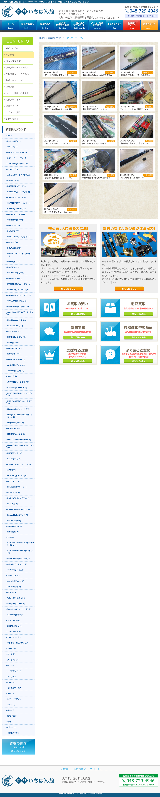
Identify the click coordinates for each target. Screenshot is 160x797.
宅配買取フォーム (14, 99)
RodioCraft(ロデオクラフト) (18, 509)
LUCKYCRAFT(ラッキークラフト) (19, 402)
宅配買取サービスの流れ (17, 74)
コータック (11, 648)
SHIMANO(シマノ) (14, 526)
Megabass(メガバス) (15, 423)
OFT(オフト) (12, 470)
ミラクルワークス (14, 688)
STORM (10, 537)
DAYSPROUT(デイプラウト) (18, 237)
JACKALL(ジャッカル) (16, 365)
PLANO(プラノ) (13, 492)
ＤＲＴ (9, 135)
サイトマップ (95, 769)
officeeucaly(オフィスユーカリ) (19, 464)
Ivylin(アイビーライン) (16, 359)
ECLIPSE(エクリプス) (15, 273)
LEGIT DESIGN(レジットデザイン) (19, 394)
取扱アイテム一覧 (14, 80)
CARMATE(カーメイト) (16, 197)
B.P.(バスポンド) (13, 180)
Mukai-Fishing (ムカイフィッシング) (20, 446)
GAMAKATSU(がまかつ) (17, 301)
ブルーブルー (12, 147)
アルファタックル (14, 637)
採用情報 (140, 16)
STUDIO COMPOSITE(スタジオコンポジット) (20, 544)
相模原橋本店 (147, 73)
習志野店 (149, 107)
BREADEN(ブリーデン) (16, 186)
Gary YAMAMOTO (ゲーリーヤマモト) (20, 313)
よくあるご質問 (13, 112)
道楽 (9, 722)
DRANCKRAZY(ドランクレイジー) (19, 255)
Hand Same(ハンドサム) (17, 320)
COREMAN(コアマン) (15, 220)
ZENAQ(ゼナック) (14, 626)
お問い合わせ (152, 16)
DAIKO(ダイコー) (14, 225)
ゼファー (10, 665)
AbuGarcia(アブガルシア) (17, 164)
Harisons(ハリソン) (15, 326)
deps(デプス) (12, 242)
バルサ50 (10, 682)
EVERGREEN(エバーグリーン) (19, 284)
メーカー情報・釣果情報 (17, 93)
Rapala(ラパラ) (13, 504)
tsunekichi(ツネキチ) (15, 581)
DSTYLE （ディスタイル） (17, 152)
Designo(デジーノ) (14, 141)
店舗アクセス (12, 106)
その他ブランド (13, 733)
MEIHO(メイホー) (14, 428)
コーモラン (11, 654)
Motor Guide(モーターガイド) (19, 440)
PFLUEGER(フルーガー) (17, 487)
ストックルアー (13, 660)
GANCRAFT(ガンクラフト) (18, 306)
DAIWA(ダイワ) (13, 231)
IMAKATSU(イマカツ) (15, 348)
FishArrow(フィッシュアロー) (19, 295)
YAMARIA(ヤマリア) (15, 615)
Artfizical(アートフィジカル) (18, 175)
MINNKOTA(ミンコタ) (16, 434)
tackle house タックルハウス (18, 558)
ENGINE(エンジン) (14, 278)
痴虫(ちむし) (12, 716)
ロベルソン (11, 705)
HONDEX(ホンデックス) (16, 337)
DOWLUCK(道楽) (14, 248)
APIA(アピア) (12, 169)
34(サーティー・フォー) (16, 158)
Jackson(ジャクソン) (15, 371)
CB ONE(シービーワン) (16, 209)
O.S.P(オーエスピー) (15, 481)
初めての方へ (12, 48)
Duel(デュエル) (13, 267)
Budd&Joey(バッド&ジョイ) (18, 192)
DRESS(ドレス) (13, 261)
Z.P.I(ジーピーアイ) (14, 632)
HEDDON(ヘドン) (14, 331)
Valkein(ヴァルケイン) (16, 598)
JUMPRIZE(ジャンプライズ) (18, 382)
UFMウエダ (11, 592)
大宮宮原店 (72, 73)
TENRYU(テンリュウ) (15, 570)
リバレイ (10, 693)
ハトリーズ (11, 677)
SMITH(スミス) (13, 532)
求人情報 (10, 55)
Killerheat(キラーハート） (17, 388)
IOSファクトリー (14, 354)
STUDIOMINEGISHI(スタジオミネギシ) (20, 552)
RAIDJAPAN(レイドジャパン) (18, 498)
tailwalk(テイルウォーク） (17, 564)
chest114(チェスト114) (16, 214)
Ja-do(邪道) (12, 376)
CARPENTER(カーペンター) (18, 203)
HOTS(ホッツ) (13, 343)
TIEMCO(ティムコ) (14, 575)
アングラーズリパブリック (17, 643)
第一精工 (10, 710)
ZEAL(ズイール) (13, 620)
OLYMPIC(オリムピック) (17, 476)
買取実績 (10, 87)
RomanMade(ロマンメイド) (18, 515)
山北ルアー (11, 727)
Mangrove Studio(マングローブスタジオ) (19, 416)
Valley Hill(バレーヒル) (16, 603)
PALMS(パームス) (14, 459)
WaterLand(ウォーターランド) (19, 609)
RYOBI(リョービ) (14, 521)
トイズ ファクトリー (15, 671)
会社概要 (131, 16)
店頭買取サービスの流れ (17, 67)
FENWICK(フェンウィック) (18, 290)
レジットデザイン (14, 699)
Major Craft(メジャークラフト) (19, 409)
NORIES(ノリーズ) (14, 453)
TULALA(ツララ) (14, 587)
